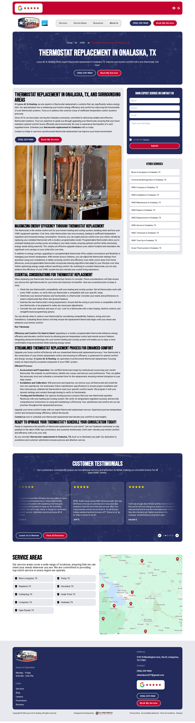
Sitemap (179, 713)
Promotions (21, 700)
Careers (19, 696)
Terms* (146, 140)
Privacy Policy (135, 713)
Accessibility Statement (150, 713)
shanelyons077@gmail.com (150, 675)
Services (20, 688)
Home (69, 42)
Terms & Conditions (167, 713)
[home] (28, 23)
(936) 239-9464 (144, 671)
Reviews (20, 704)
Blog (18, 692)
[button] (64, 23)
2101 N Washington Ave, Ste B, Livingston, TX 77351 (158, 659)
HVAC (82, 42)
